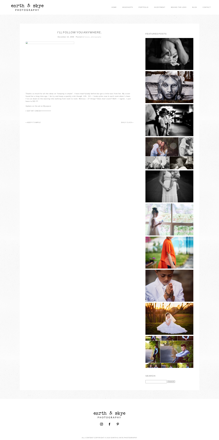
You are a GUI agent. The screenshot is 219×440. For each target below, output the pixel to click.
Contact (207, 7)
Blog (194, 7)
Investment (159, 7)
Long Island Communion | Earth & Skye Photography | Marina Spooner (169, 215)
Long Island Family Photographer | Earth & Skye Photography (169, 50)
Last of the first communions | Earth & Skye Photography (169, 281)
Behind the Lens (179, 7)
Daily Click (126, 122)
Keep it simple (34, 122)
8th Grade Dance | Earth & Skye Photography (169, 348)
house (87, 37)
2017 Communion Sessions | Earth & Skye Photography (169, 314)
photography (96, 37)
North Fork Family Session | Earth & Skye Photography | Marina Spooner (169, 182)
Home (114, 7)
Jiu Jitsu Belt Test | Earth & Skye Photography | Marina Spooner (169, 116)
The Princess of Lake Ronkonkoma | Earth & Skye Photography (169, 83)
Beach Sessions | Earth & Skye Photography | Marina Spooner (169, 149)
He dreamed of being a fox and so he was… (169, 248)
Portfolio (143, 7)
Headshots (127, 7)
